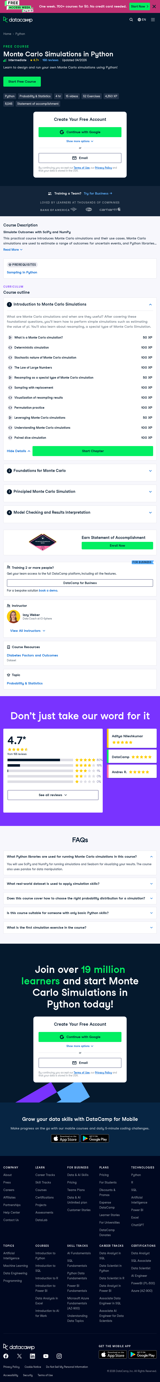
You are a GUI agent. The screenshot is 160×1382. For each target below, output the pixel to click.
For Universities (109, 1222)
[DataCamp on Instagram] (59, 1356)
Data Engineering (15, 1273)
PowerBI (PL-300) (143, 1283)
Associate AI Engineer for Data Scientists (111, 1316)
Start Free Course (22, 81)
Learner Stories (109, 1215)
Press (7, 1182)
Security (28, 1375)
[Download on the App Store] (65, 1138)
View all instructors (25, 631)
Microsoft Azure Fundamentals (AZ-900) (78, 1303)
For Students (108, 1182)
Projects (40, 1205)
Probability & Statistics (25, 683)
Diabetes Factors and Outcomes (32, 655)
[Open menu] (153, 19)
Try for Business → (98, 193)
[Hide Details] (150, 304)
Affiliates (9, 1197)
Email (83, 158)
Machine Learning (15, 1265)
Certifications (44, 1197)
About (7, 1175)
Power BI (137, 1210)
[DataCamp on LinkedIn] (32, 1356)
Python (20, 33)
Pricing (72, 1182)
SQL (134, 1190)
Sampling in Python (22, 272)
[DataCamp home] (32, 1347)
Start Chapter (93, 451)
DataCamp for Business (80, 583)
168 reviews (50, 60)
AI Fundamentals (79, 1253)
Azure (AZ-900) (141, 1290)
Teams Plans (76, 1190)
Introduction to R (46, 1278)
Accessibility (10, 1375)
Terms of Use (82, 167)
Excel (135, 1217)
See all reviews (50, 795)
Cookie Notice (33, 1366)
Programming (12, 1280)
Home (7, 33)
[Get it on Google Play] (95, 1138)
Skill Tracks (43, 1182)
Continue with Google (83, 132)
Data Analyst (140, 1253)
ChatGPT (137, 1225)
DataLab (41, 1220)
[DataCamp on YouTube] (45, 1356)
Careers (8, 1190)
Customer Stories (79, 1210)
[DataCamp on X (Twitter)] (19, 1356)
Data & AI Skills (78, 1175)
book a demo (48, 590)
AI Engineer (139, 1275)
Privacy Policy (103, 167)
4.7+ (36, 60)
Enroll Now (117, 545)
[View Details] (150, 471)
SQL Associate (141, 1260)
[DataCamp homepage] (17, 19)
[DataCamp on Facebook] (5, 1356)
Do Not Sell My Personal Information (67, 1366)
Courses (41, 1190)
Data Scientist (140, 1268)
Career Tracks (45, 1175)
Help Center (11, 1212)
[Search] (131, 19)
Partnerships (12, 1205)
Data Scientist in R (111, 1278)
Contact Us (11, 1220)
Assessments (44, 1212)
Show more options (78, 141)
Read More (11, 249)
